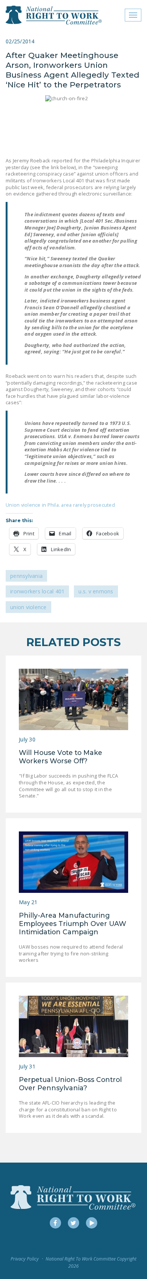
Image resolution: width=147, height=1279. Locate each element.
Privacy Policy (25, 1259)
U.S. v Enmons (95, 591)
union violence (28, 607)
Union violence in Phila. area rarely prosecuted (60, 504)
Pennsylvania (26, 575)
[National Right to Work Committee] (54, 15)
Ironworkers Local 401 (37, 591)
